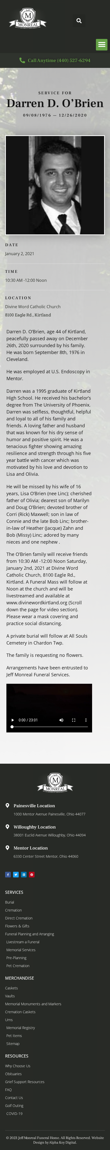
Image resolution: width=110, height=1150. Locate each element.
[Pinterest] (32, 874)
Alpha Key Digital (62, 1142)
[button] (79, 20)
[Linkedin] (24, 874)
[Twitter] (16, 874)
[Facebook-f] (8, 874)
